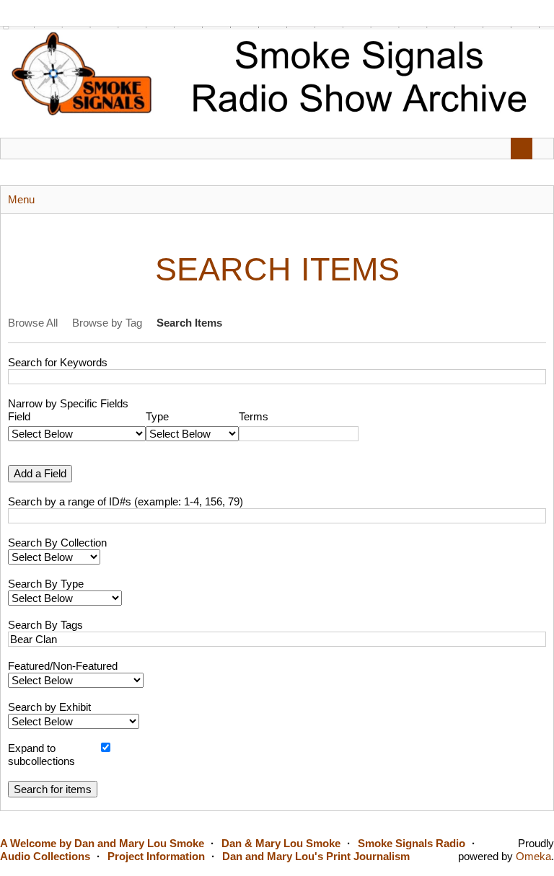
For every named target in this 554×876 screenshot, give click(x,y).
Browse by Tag (107, 323)
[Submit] (521, 148)
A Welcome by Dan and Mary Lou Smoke (102, 843)
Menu (21, 199)
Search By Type (46, 584)
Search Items (189, 323)
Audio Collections (45, 856)
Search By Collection (57, 542)
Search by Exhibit (49, 707)
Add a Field (40, 473)
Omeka (533, 856)
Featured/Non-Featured (63, 666)
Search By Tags (45, 625)
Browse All (33, 323)
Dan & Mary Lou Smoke (280, 843)
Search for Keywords (57, 362)
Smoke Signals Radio (411, 843)
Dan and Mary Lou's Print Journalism (316, 856)
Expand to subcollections (41, 754)
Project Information (156, 856)
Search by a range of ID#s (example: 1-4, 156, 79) (125, 501)
